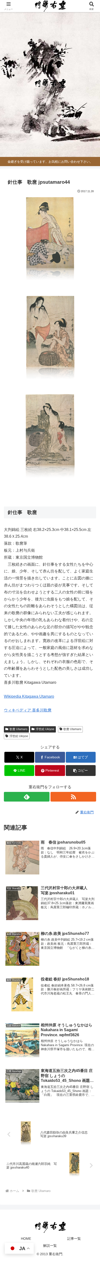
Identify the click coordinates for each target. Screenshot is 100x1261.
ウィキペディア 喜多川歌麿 (27, 710)
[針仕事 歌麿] (50, 242)
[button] (81, 770)
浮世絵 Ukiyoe (45, 729)
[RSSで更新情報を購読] (73, 797)
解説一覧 (50, 1245)
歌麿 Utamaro (18, 729)
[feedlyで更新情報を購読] (27, 797)
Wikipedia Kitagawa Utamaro (29, 696)
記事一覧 (74, 1238)
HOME (26, 1238)
